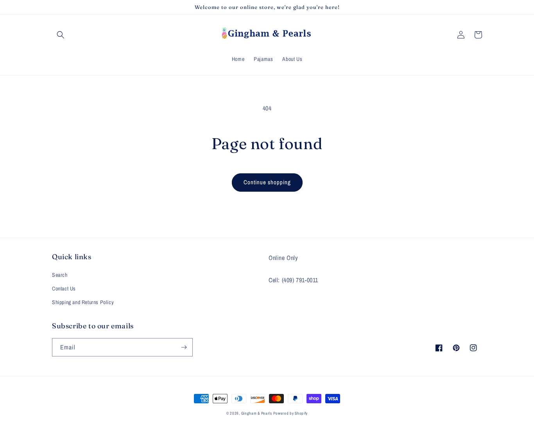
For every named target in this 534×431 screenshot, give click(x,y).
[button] (60, 34)
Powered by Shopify (290, 413)
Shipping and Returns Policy (83, 302)
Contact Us (64, 288)
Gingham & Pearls (256, 413)
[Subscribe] (183, 347)
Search (60, 274)
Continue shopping (267, 182)
